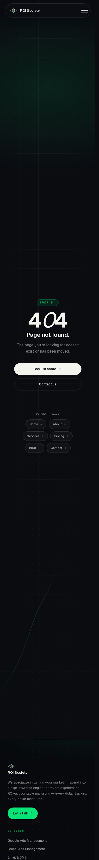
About (57, 424)
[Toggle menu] (84, 10)
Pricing (59, 436)
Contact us (47, 384)
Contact (56, 448)
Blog (32, 448)
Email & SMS (17, 857)
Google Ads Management (27, 840)
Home (34, 424)
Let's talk (21, 813)
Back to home (45, 369)
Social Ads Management (26, 849)
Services (33, 436)
